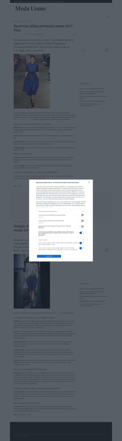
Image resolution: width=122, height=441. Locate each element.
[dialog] (61, 220)
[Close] (89, 182)
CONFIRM (49, 256)
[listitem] (61, 211)
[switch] (81, 215)
